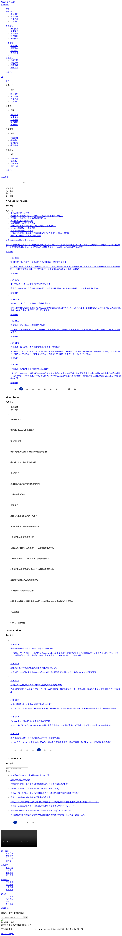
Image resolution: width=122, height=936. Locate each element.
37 (75, 389)
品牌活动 (14, 65)
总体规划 (14, 31)
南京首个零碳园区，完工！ (21, 231)
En (2, 77)
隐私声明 (88, 929)
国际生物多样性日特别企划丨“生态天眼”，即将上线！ (33, 226)
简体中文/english (7, 934)
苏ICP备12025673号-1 (23, 929)
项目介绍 (14, 14)
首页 (8, 9)
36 (69, 389)
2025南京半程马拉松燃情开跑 (22, 228)
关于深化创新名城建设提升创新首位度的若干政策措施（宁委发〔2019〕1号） (43, 806)
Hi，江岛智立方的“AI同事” (21, 221)
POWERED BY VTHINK (102, 929)
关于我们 (9, 11)
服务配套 (14, 39)
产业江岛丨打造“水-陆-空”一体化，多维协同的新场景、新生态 (36, 216)
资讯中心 (9, 58)
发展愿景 (14, 34)
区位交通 (14, 29)
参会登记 (5, 5)
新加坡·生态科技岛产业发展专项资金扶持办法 (29, 775)
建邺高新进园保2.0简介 (20, 780)
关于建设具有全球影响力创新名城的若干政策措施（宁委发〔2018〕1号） (41, 811)
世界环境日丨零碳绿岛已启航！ (23, 223)
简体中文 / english (8, 2)
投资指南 (9, 43)
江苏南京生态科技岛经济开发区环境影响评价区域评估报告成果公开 (39, 784)
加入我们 (14, 21)
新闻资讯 (14, 60)
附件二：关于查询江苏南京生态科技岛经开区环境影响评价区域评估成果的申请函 (44, 793)
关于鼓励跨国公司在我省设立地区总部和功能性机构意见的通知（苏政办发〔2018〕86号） (48, 815)
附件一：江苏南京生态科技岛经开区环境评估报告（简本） (35, 789)
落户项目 (14, 36)
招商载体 (14, 48)
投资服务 (14, 53)
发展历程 (14, 16)
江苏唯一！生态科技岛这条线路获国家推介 (28, 218)
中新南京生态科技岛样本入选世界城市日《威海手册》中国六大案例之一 (40, 233)
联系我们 (9, 72)
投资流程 (14, 51)
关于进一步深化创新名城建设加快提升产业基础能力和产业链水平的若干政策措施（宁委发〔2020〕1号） (54, 802)
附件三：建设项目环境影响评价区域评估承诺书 (30, 797)
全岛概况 (9, 26)
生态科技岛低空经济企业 (20, 213)
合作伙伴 (14, 19)
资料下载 (14, 68)
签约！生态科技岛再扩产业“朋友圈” (25, 236)
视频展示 (14, 63)
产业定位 (14, 46)
